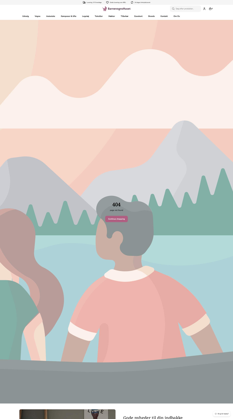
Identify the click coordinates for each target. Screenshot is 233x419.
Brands (151, 16)
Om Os (177, 16)
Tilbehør (124, 16)
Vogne (37, 16)
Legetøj (85, 16)
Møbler (111, 16)
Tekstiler (99, 16)
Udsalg (25, 16)
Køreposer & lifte (68, 16)
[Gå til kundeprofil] (204, 9)
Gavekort (138, 16)
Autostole (50, 16)
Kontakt (164, 16)
